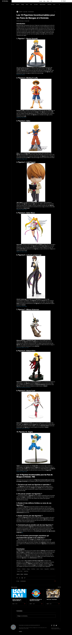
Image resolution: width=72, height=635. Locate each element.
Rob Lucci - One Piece (52, 599)
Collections (49, 4)
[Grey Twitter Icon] (56, 625)
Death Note (26, 571)
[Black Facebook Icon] (61, 1)
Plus (54, 4)
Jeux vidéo (36, 4)
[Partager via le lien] (24, 577)
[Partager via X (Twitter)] (19, 577)
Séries (27, 4)
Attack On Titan (19, 571)
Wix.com (59, 628)
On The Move (5, 1)
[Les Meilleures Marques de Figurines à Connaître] (36, 593)
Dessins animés (42, 4)
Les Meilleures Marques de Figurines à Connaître (36, 600)
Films (31, 4)
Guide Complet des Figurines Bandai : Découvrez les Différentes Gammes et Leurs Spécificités (18, 600)
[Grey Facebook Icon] (52, 625)
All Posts (12, 4)
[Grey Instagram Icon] (54, 625)
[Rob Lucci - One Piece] (53, 593)
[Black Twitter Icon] (64, 1)
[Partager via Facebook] (16, 577)
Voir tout (59, 587)
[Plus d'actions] (55, 11)
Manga (22, 4)
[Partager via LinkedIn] (22, 577)
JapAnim (17, 4)
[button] (59, 4)
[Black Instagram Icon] (63, 1)
